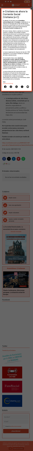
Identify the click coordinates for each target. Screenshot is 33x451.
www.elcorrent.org (8, 83)
